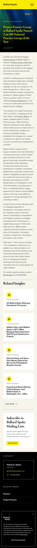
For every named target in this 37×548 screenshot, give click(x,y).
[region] (18, 528)
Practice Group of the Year (21, 62)
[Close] (33, 514)
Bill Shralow (8, 275)
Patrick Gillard (23, 116)
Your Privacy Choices (18, 540)
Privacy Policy (24, 534)
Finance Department (18, 101)
